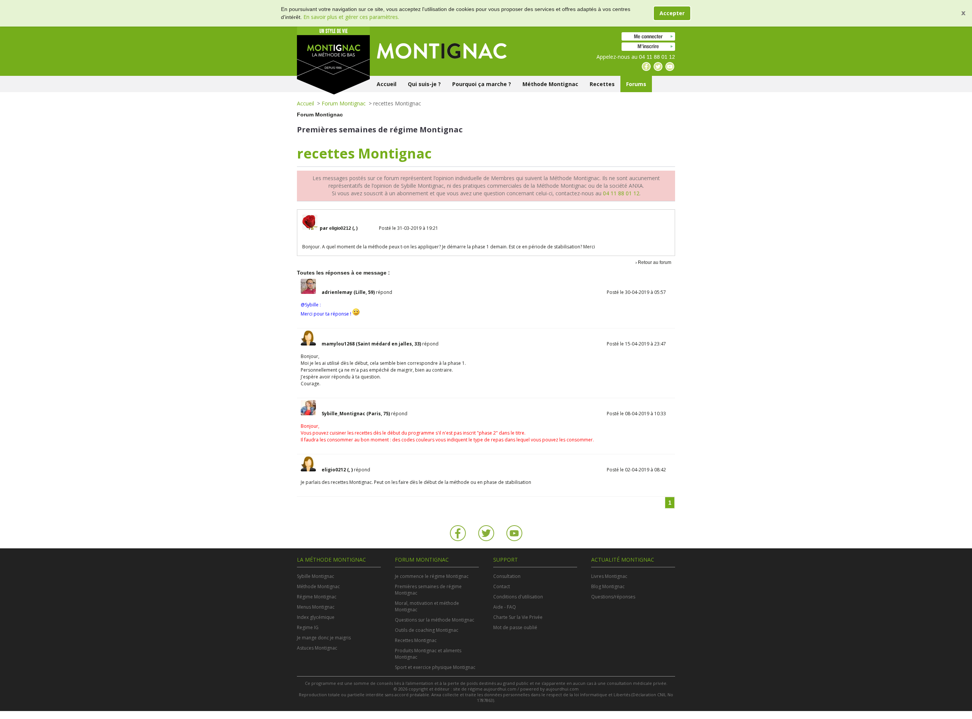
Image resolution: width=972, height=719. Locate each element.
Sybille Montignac (315, 576)
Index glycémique (316, 617)
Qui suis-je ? (424, 84)
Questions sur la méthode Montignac (434, 620)
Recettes (602, 84)
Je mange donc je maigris (324, 637)
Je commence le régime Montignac (432, 576)
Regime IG (308, 627)
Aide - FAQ (504, 607)
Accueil (386, 84)
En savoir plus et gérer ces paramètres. (351, 16)
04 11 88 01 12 (621, 193)
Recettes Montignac (416, 640)
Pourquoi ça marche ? (481, 84)
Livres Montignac (609, 576)
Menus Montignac (316, 607)
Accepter (672, 13)
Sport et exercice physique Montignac (435, 667)
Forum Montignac (344, 103)
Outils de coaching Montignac (426, 630)
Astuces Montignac (317, 648)
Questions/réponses (613, 596)
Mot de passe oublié (515, 627)
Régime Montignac (316, 596)
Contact (501, 586)
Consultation (507, 576)
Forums (636, 84)
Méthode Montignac (550, 84)
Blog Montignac (608, 586)
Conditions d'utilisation (518, 596)
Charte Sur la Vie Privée (518, 617)
